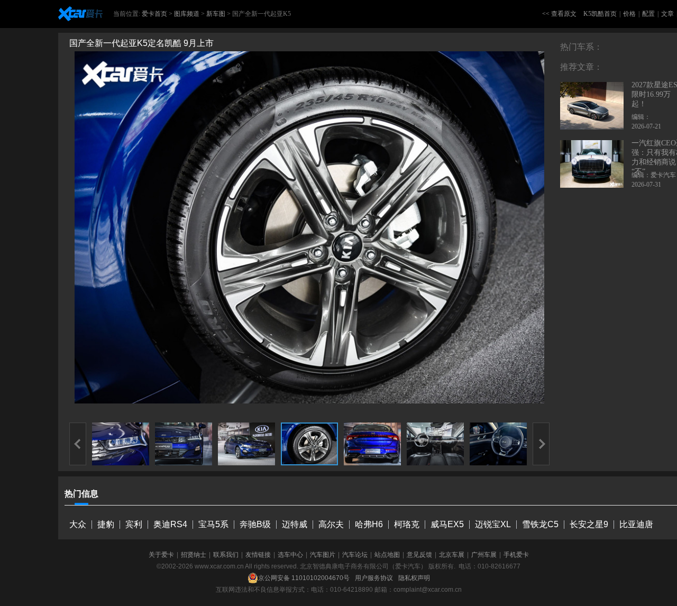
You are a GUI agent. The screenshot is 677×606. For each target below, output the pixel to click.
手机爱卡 (516, 554)
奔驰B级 (255, 524)
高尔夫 (331, 524)
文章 (667, 13)
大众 (77, 524)
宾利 (133, 524)
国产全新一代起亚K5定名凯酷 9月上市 (141, 43)
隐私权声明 (414, 578)
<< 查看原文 (559, 13)
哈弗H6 (369, 524)
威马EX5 (447, 524)
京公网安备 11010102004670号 (304, 578)
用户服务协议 (374, 578)
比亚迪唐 (636, 524)
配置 (648, 13)
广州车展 (484, 554)
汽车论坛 (355, 554)
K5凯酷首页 (600, 13)
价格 (629, 13)
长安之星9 (589, 524)
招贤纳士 (193, 554)
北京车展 (451, 554)
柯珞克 (406, 524)
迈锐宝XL (493, 524)
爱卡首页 (154, 13)
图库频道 (186, 13)
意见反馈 (419, 554)
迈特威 (294, 524)
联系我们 (226, 554)
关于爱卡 (161, 554)
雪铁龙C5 (540, 524)
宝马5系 (213, 524)
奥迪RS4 (170, 524)
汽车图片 (322, 554)
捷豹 (105, 524)
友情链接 (258, 554)
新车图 (216, 13)
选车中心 (290, 554)
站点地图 (387, 554)
